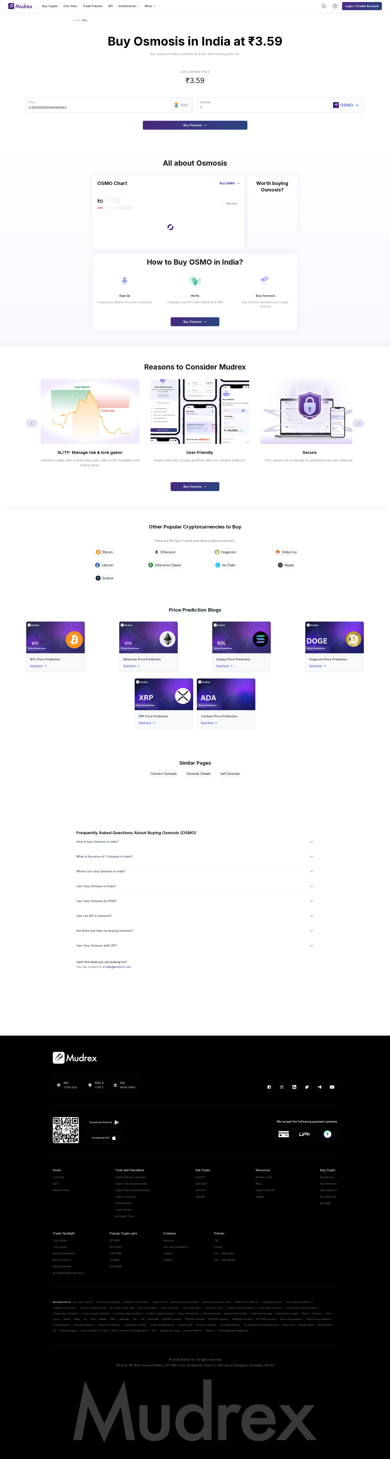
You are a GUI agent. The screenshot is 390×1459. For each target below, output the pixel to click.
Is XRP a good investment (270, 1308)
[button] (168, 229)
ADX (154, 1330)
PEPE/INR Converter (195, 1319)
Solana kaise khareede (287, 1313)
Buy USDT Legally (148, 1308)
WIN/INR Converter (171, 1319)
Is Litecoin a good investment (160, 1313)
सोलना (93, 1319)
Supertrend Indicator (272, 1302)
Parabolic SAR (185, 1325)
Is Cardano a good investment (127, 1313)
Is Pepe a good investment (65, 1313)
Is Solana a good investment (95, 1313)
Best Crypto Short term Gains (217, 1302)
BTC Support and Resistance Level (260, 1325)
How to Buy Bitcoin (170, 1308)
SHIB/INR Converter (218, 1319)
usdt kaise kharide (211, 1313)
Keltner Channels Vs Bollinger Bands (129, 1330)
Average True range (169, 1330)
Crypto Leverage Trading (162, 1325)
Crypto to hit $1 (159, 1302)
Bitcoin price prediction (291, 1319)
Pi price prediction (61, 1325)
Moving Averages (68, 1330)
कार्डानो (112, 1319)
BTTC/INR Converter (266, 1319)
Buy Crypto (50, 6)
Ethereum (317, 1313)
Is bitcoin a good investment (240, 1308)
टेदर (85, 1319)
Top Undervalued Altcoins (298, 1302)
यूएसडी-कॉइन (124, 1319)
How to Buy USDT (214, 1308)
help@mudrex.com (118, 967)
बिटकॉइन (67, 1319)
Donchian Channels (206, 1325)
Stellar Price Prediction (109, 1325)
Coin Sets (70, 6)
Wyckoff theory (324, 1325)
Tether (329, 1313)
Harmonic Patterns (192, 1330)
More (148, 6)
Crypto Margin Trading (135, 1325)
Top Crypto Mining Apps (108, 1302)
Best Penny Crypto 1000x (136, 1302)
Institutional (126, 6)
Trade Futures (93, 6)
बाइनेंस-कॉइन (153, 1319)
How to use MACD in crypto (94, 1330)
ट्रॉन (142, 1319)
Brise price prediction (84, 1325)
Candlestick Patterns (230, 1325)
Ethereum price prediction (318, 1319)
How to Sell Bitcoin (192, 1308)
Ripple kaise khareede (261, 1313)
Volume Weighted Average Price (233, 1330)
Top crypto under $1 (82, 1302)
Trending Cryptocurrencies (93, 1308)
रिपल (135, 1319)
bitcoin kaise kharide (188, 1313)
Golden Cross (287, 1325)
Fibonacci (209, 1330)
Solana (56, 1319)
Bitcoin (305, 1313)
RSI (54, 1330)
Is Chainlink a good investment (301, 1308)
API (110, 6)
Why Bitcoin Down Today (122, 1308)
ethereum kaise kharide (235, 1313)
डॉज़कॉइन (102, 1319)
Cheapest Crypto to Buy (64, 1308)
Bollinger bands (306, 1325)
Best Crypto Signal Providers (185, 1302)
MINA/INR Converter (242, 1319)
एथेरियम (77, 1319)
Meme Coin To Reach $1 (246, 1302)
